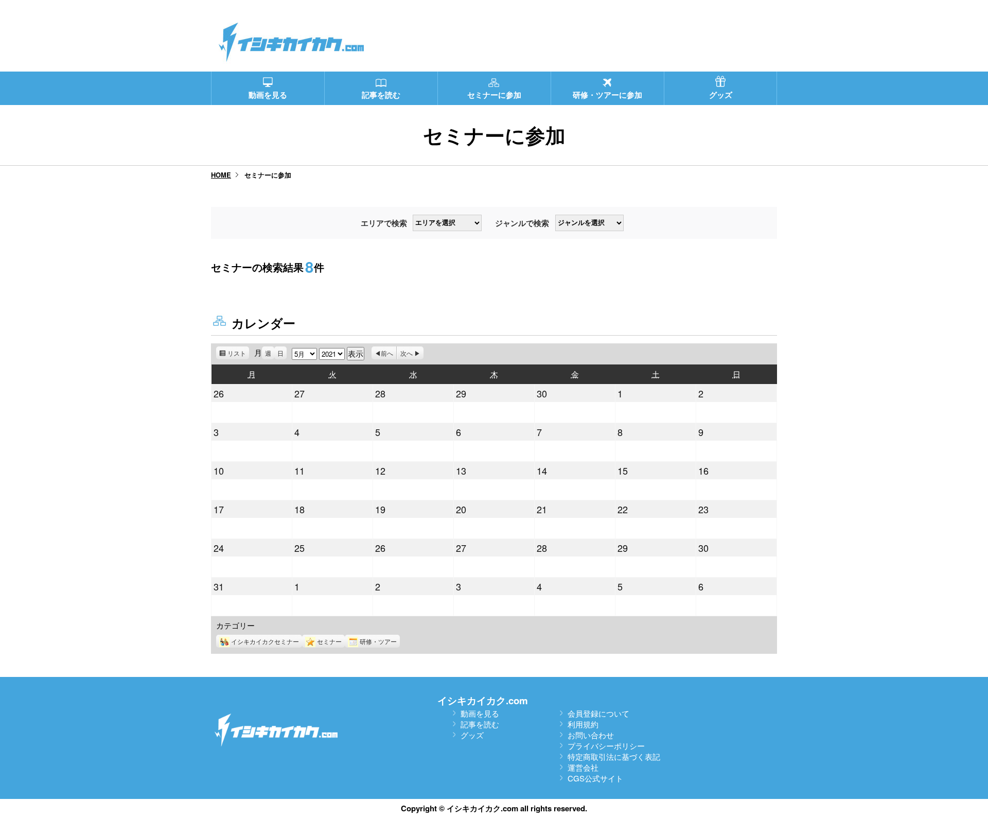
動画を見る (480, 713)
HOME (221, 175)
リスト (238, 354)
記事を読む (480, 724)
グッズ (472, 734)
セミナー (329, 641)
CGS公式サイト (595, 778)
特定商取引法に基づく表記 (614, 756)
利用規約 (583, 724)
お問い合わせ (591, 734)
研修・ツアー (378, 641)
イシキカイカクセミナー (265, 641)
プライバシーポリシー (606, 745)
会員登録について (598, 713)
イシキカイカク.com (482, 700)
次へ (406, 353)
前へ (387, 353)
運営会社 (583, 767)
